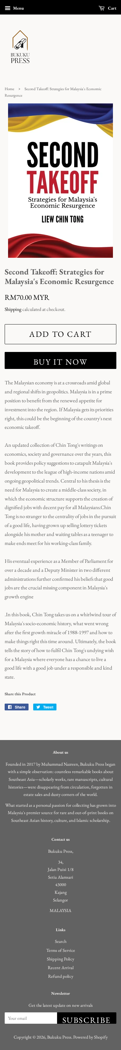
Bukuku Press (59, 1037)
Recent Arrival (61, 967)
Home (9, 88)
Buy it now (61, 362)
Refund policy (60, 976)
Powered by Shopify (90, 1037)
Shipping (13, 309)
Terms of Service (60, 950)
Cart (111, 8)
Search (60, 941)
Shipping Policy (60, 959)
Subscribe (86, 1019)
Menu (18, 8)
